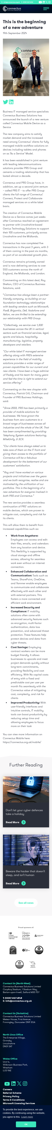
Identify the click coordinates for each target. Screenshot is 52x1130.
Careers (7, 1089)
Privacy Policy (11, 1096)
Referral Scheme (12, 1092)
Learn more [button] (27, 1117)
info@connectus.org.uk (11, 2)
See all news (26, 902)
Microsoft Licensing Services (19, 1103)
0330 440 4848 (28, 2)
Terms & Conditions (14, 1099)
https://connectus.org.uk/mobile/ (22, 742)
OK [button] (26, 1124)
